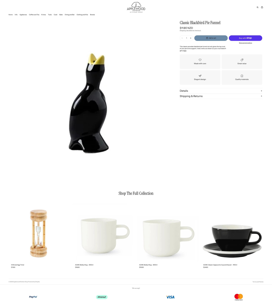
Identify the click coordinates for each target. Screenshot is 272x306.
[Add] (68, 258)
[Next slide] (260, 230)
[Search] (257, 7)
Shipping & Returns (191, 96)
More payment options (245, 43)
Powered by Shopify (34, 281)
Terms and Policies (258, 282)
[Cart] (262, 7)
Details (184, 90)
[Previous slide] (204, 230)
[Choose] (260, 258)
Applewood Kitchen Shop (20, 281)
